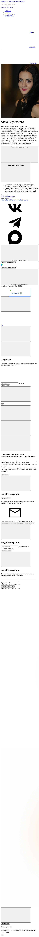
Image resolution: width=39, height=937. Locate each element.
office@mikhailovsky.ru (8, 196)
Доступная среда (19, 1)
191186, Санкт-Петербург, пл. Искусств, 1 (14, 200)
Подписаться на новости (9, 262)
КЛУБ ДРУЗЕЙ (10, 14)
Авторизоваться (6, 550)
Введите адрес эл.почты (26, 521)
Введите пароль (24, 546)
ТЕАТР (7, 12)
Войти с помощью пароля (9, 523)
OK (2, 404)
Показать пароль (8, 549)
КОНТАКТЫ (9, 16)
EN (2, 325)
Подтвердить (5, 923)
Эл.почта (22, 383)
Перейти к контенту (7, 1)
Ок (2, 935)
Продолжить (5, 474)
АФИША (8, 11)
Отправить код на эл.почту (26, 523)
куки (7, 932)
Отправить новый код (8, 586)
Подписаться (5, 385)
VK (9, 498)
